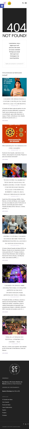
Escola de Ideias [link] (6, 404)
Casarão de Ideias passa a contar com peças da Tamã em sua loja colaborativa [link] (14, 101)
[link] (2, 6)
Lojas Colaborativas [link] (7, 407)
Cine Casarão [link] (5, 402)
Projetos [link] (4, 412)
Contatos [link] (4, 415)
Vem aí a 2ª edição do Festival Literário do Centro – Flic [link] (14, 339)
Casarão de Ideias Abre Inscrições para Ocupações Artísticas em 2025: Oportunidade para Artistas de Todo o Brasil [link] (14, 290)
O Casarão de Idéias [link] (7, 399)
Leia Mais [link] (5, 120)
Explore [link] (4, 410)
